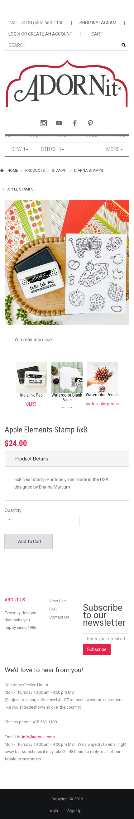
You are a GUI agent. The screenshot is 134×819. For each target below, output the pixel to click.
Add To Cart (29, 541)
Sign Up (74, 811)
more (113, 149)
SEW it (18, 149)
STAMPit (59, 170)
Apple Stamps (20, 189)
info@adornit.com (38, 737)
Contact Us (59, 617)
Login (53, 811)
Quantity (13, 510)
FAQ (53, 609)
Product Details (31, 459)
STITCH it (51, 149)
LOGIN (14, 33)
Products (35, 170)
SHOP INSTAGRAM (98, 22)
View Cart (57, 601)
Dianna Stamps (88, 170)
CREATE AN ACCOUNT (50, 33)
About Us (15, 599)
